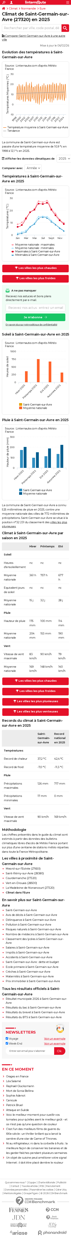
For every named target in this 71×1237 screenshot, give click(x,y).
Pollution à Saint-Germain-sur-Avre (28, 924)
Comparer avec (12, 168)
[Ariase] (19, 1233)
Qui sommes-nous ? (15, 1182)
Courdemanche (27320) (21, 878)
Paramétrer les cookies (41, 1189)
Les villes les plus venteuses (37, 711)
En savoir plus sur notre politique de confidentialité (31, 324)
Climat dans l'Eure (18, 892)
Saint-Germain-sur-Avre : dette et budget (32, 962)
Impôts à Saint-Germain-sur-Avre (27, 952)
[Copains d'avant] (19, 1225)
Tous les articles (29, 1186)
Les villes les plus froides (37, 278)
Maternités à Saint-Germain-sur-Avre (30, 976)
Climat (13, 8)
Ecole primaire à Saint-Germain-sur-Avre (32, 967)
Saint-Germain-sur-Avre (21, 910)
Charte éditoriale (46, 1182)
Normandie (28, 8)
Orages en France (17, 1076)
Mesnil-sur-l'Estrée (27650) (23, 868)
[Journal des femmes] (19, 1210)
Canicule (11, 1100)
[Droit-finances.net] (52, 1217)
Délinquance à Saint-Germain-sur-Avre (31, 920)
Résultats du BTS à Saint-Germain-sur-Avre (34, 1017)
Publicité (61, 1182)
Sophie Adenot (15, 1095)
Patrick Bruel (14, 1105)
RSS (42, 1186)
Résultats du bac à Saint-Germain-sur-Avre (33, 1007)
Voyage (13, 1038)
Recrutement (53, 1186)
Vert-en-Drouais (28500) (21, 883)
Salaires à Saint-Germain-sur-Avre (27, 947)
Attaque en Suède (17, 1110)
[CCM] (52, 1210)
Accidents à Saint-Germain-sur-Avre (29, 957)
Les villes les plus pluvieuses (37, 701)
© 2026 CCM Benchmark (54, 1193)
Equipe (32, 1182)
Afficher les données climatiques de (30, 158)
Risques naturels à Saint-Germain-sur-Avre (33, 929)
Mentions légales (12, 1193)
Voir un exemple (55, 1038)
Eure (43, 8)
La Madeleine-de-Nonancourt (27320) (30, 888)
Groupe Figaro (30, 1193)
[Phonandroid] (52, 1232)
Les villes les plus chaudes (38, 268)
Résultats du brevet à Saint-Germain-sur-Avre (35, 1012)
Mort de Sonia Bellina (20, 1091)
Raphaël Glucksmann (20, 1086)
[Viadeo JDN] (52, 1225)
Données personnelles (16, 1189)
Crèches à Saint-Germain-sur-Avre (28, 971)
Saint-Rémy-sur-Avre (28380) (25, 873)
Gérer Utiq (60, 1189)
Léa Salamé (13, 1081)
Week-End (15, 1043)
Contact (15, 1186)
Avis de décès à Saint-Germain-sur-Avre (31, 915)
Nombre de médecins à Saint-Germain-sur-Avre (37, 934)
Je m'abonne (33, 317)
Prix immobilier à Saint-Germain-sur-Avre (33, 981)
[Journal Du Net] (19, 1217)
